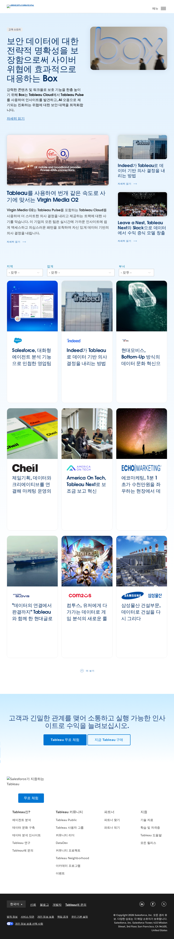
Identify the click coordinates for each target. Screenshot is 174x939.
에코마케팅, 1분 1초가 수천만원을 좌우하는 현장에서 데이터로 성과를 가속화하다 (141, 491)
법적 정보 (12, 916)
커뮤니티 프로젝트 (68, 850)
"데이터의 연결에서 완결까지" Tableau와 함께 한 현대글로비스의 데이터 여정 (32, 615)
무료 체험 (31, 798)
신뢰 (33, 905)
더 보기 (90, 670)
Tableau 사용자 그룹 (70, 827)
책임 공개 (62, 916)
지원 (143, 812)
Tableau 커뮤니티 (69, 812)
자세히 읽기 (16, 118)
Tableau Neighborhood (72, 858)
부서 (122, 266)
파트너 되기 (112, 827)
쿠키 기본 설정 (79, 916)
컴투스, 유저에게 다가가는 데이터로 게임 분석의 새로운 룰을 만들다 (87, 615)
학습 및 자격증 (150, 827)
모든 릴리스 (148, 843)
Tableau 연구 (21, 843)
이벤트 (60, 873)
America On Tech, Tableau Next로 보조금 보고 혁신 (86, 484)
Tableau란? (21, 812)
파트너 (109, 812)
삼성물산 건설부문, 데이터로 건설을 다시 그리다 (141, 611)
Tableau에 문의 (22, 850)
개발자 (57, 905)
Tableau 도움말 (150, 835)
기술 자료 (146, 820)
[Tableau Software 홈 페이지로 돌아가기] (21, 4)
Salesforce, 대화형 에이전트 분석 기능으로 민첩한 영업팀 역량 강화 (31, 360)
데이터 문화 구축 (23, 827)
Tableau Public (66, 820)
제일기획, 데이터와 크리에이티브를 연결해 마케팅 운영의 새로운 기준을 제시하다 (31, 491)
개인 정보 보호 (45, 916)
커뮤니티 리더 (65, 835)
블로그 (44, 905)
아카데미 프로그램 (68, 866)
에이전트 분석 (21, 820)
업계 (50, 266)
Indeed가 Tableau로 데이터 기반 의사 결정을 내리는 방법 (87, 356)
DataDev (62, 843)
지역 (10, 266)
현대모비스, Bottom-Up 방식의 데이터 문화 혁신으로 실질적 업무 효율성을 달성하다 (141, 363)
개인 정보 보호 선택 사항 (29, 923)
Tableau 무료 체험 (65, 740)
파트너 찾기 (112, 820)
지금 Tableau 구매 (109, 740)
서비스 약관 (27, 916)
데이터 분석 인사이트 (26, 835)
